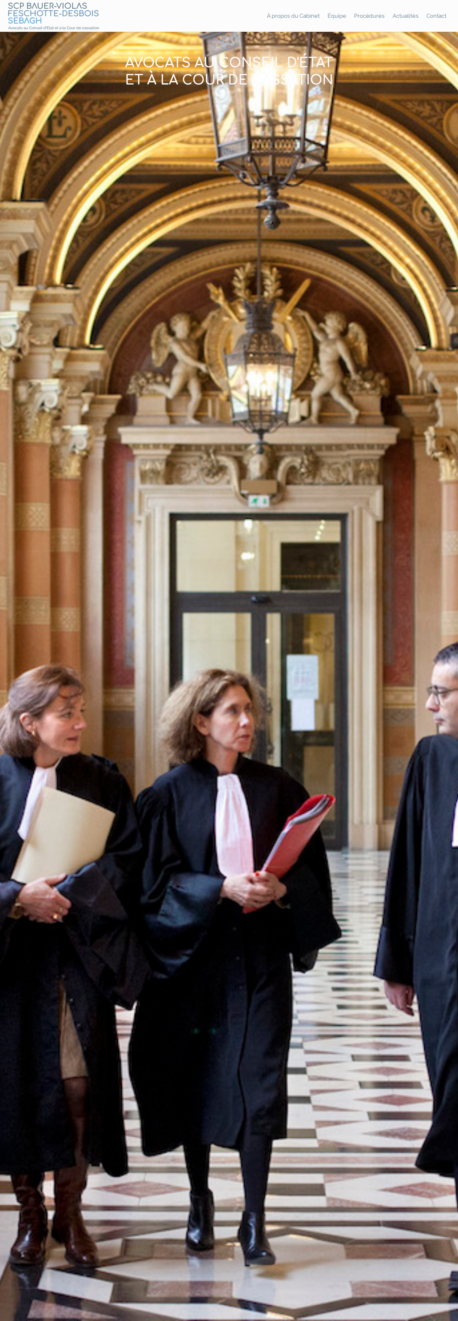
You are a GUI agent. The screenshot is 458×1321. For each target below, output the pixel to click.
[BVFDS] (54, 16)
